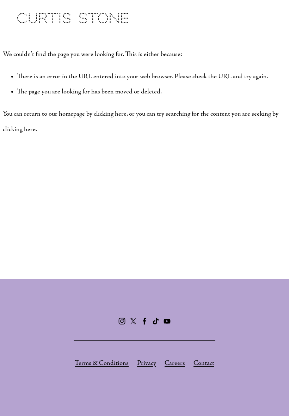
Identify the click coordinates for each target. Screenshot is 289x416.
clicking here (110, 114)
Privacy (146, 363)
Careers (175, 363)
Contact (203, 363)
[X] (133, 321)
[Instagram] (121, 321)
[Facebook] (144, 321)
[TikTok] (155, 321)
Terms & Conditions (102, 363)
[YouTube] (167, 321)
